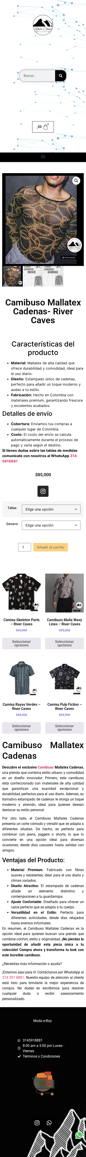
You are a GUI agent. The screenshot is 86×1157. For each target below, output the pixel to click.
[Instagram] (43, 491)
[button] (43, 156)
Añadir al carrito (50, 547)
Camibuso (46, 767)
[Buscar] (60, 75)
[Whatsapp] (49, 1122)
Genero (12, 523)
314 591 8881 (13, 977)
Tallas (12, 507)
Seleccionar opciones (21, 643)
